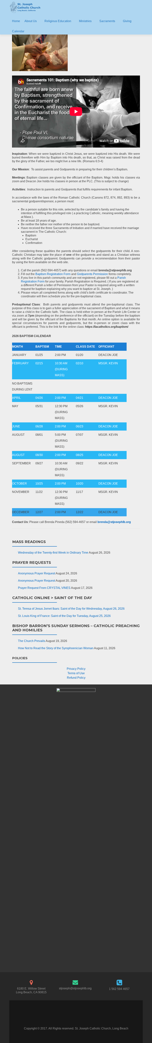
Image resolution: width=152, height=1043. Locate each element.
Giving (127, 21)
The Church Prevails (31, 641)
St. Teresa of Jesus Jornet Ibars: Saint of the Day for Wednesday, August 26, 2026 (71, 608)
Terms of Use (76, 673)
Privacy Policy (76, 668)
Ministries (85, 21)
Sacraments (107, 21)
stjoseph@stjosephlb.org (75, 988)
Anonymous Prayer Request (36, 573)
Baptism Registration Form (52, 274)
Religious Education (57, 21)
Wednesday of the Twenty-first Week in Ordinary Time (53, 552)
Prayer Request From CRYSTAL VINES (44, 587)
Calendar (18, 31)
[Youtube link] (79, 1017)
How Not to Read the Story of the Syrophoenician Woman (55, 648)
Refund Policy (76, 677)
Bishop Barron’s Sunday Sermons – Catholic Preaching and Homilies (76, 628)
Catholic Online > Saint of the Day (52, 598)
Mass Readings (29, 542)
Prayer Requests (31, 562)
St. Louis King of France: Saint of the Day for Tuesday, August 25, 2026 (64, 615)
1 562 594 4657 (119, 988)
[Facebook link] (72, 1017)
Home (16, 21)
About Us (30, 21)
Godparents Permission (92, 274)
